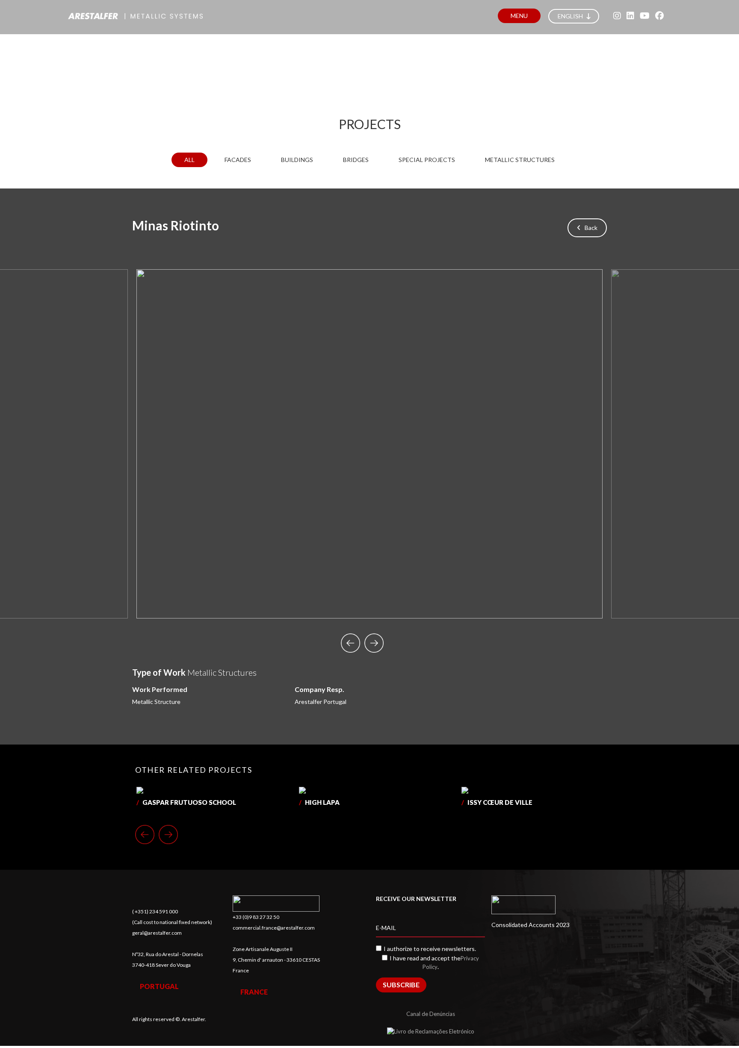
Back (589, 227)
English (571, 16)
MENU (519, 15)
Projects (370, 124)
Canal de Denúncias (430, 1013)
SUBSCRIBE (401, 984)
